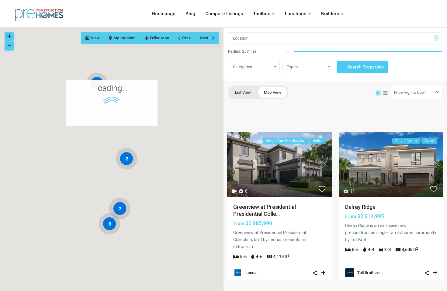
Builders (330, 13)
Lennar (251, 272)
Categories (242, 67)
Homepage (163, 13)
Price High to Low (409, 92)
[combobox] (308, 67)
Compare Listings (224, 13)
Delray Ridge (360, 207)
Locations (295, 13)
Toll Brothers (368, 272)
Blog (190, 13)
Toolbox (261, 13)
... (255, 246)
